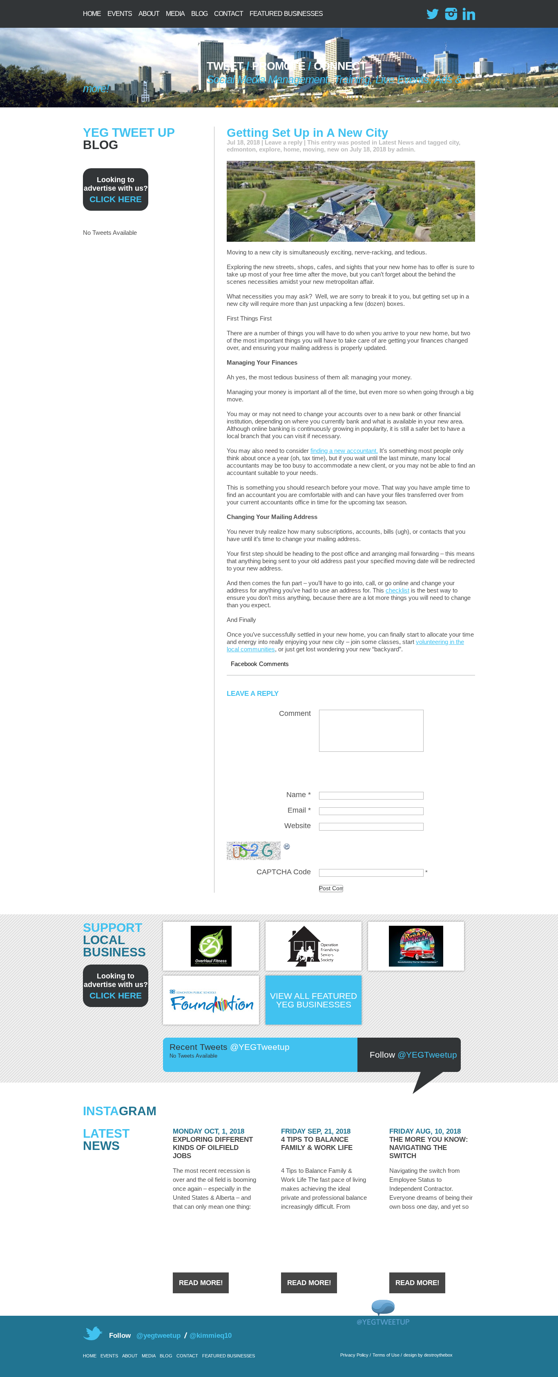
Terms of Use (386, 1354)
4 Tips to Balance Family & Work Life (317, 1144)
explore (269, 149)
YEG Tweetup (135, 69)
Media (175, 13)
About (148, 13)
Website (297, 825)
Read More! (201, 1283)
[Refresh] (287, 845)
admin (405, 149)
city (454, 142)
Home (92, 13)
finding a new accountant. (344, 450)
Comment (295, 713)
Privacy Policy (354, 1354)
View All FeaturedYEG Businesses (313, 1000)
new (333, 149)
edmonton (241, 149)
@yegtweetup (158, 1335)
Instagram (450, 14)
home (291, 149)
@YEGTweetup (427, 1054)
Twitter (432, 14)
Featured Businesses (286, 13)
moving (313, 149)
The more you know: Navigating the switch (428, 1148)
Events (119, 13)
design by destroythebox (428, 1354)
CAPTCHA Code (284, 872)
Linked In (468, 14)
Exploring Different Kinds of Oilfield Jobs (213, 1148)
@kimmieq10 (211, 1335)
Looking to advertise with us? (116, 190)
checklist (397, 590)
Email (299, 810)
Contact (228, 13)
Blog (199, 13)
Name (298, 794)
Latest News (396, 142)
